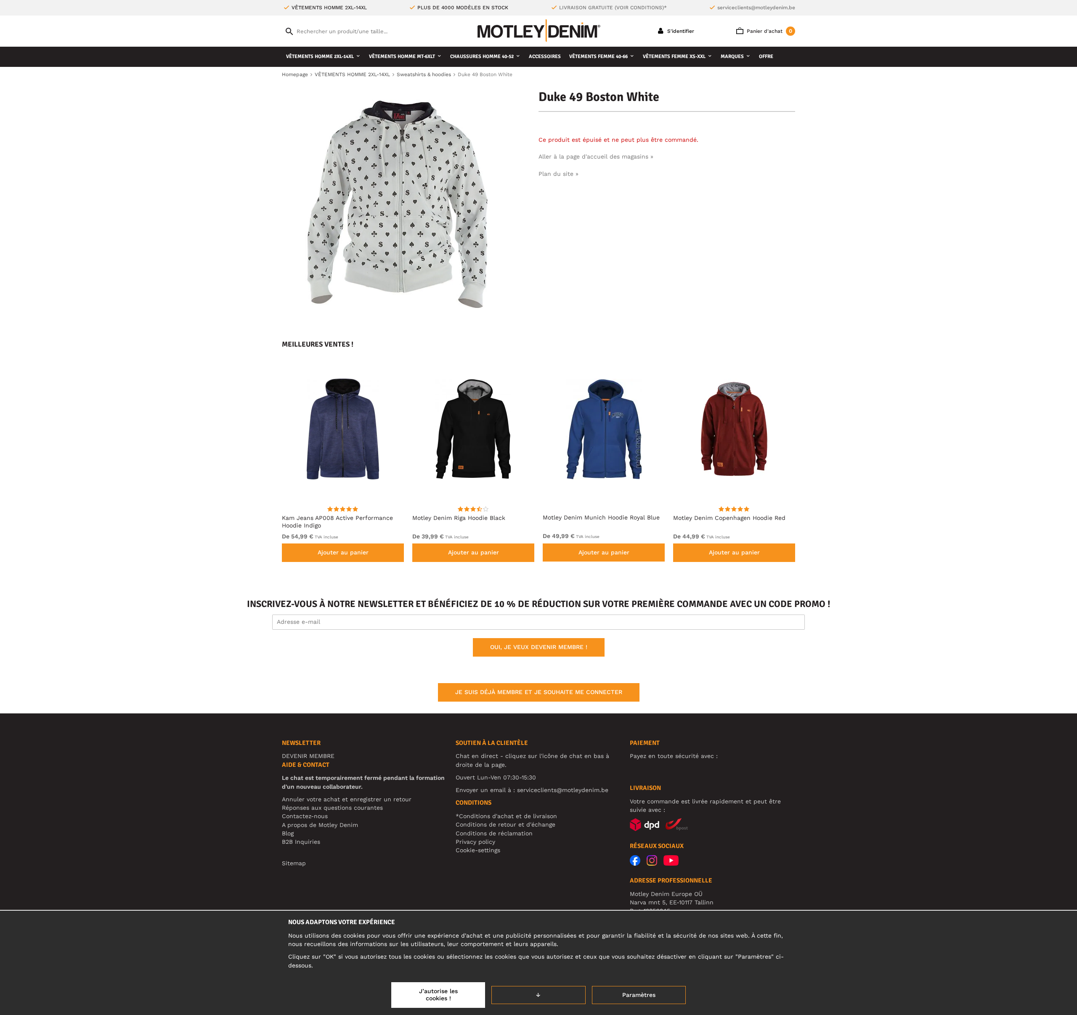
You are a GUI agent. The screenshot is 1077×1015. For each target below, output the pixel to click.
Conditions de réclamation (494, 833)
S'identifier (680, 31)
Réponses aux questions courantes (332, 807)
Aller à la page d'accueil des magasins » (595, 156)
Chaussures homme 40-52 (482, 56)
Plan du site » (558, 173)
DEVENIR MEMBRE (308, 756)
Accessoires (545, 56)
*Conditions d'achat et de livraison (506, 816)
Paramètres (638, 994)
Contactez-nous (305, 816)
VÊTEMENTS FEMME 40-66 (598, 56)
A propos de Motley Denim (320, 825)
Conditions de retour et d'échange (505, 824)
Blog (288, 833)
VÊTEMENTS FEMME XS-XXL (674, 56)
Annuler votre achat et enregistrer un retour (346, 799)
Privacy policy (475, 841)
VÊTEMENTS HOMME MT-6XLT (402, 56)
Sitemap (294, 863)
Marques (732, 56)
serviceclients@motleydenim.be (756, 8)
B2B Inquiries (301, 841)
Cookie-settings (478, 850)
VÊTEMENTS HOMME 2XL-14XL (320, 56)
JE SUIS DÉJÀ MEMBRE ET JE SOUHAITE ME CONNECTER (538, 692)
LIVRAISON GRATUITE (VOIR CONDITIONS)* (613, 8)
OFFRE (766, 56)
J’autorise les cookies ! (438, 995)
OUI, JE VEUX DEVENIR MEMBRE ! (538, 647)
